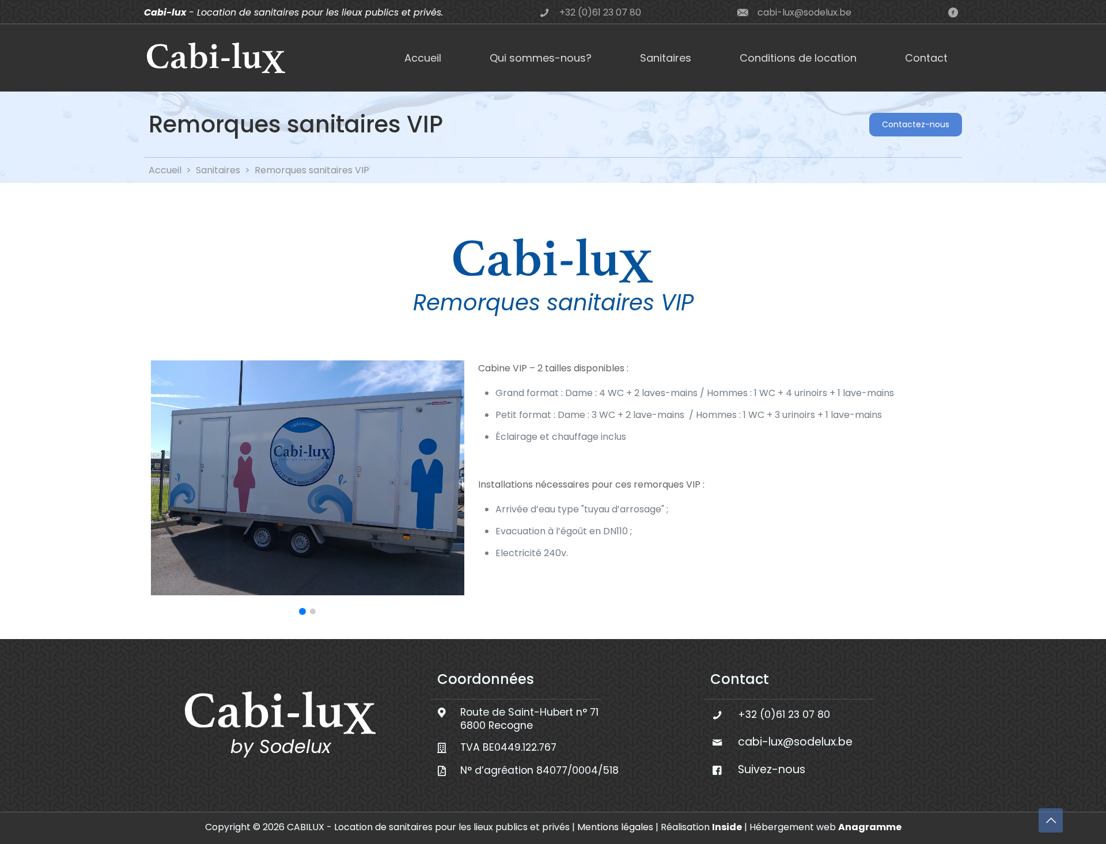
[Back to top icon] (1051, 820)
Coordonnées (485, 679)
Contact (739, 679)
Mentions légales (615, 827)
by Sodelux (280, 746)
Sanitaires (218, 170)
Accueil (165, 170)
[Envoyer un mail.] (953, 12)
